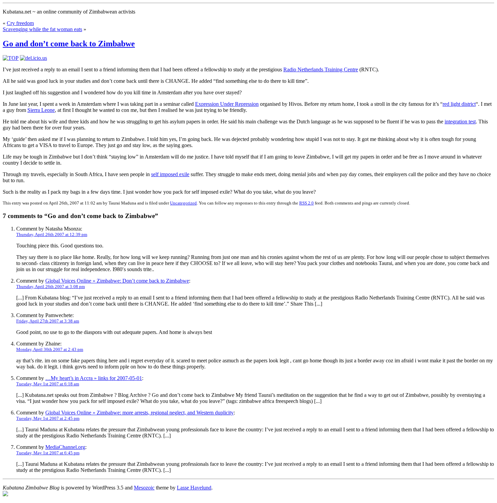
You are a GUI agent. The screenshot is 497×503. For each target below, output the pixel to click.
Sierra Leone (41, 110)
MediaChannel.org (65, 447)
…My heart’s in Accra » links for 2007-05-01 (93, 378)
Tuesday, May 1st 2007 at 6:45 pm (47, 452)
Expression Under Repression (227, 104)
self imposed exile (170, 174)
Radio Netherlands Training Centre (320, 69)
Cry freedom (20, 23)
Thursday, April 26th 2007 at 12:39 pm (51, 234)
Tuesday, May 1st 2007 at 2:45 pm (47, 418)
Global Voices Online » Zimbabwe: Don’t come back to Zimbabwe (117, 281)
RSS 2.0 (306, 203)
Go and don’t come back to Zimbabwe (69, 43)
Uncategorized (183, 203)
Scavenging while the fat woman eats (42, 29)
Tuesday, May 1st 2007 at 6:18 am (47, 383)
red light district (459, 104)
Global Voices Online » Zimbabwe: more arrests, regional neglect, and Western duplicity (139, 412)
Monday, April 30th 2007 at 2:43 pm (49, 349)
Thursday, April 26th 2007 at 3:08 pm (50, 286)
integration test (460, 121)
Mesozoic (144, 487)
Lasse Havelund (194, 487)
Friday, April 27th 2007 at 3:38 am (47, 321)
